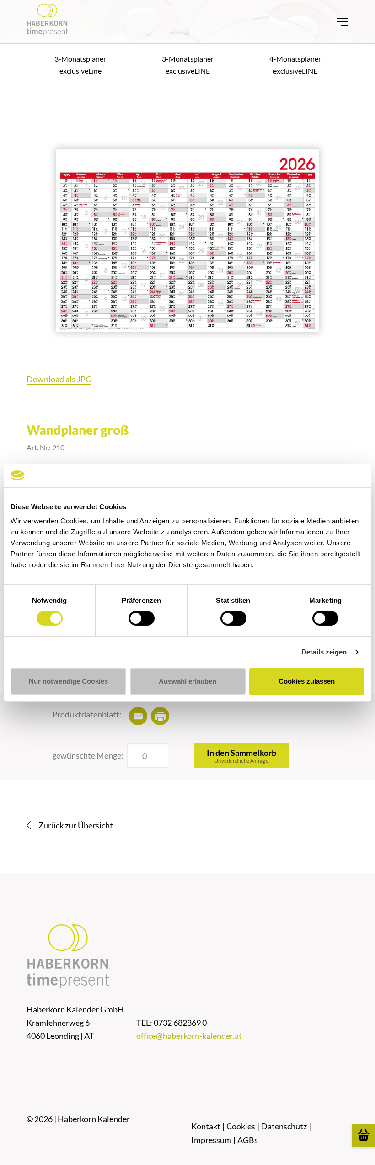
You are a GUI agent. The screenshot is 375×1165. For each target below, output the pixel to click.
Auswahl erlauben (187, 681)
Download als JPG (59, 379)
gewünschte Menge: (87, 755)
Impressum (211, 1140)
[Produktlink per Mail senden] (138, 716)
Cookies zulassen (307, 681)
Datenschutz (284, 1126)
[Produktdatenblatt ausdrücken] (160, 716)
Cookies (240, 1126)
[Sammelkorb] (363, 1135)
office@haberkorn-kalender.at (189, 1036)
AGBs (247, 1140)
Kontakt (205, 1126)
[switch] (142, 618)
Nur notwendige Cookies (68, 681)
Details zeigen (324, 652)
